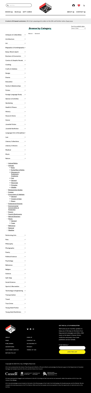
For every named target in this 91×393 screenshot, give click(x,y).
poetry (7, 252)
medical (8, 150)
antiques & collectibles (13, 35)
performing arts (10, 235)
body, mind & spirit (11, 52)
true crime (9, 303)
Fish (12, 178)
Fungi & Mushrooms (15, 214)
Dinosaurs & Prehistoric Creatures (15, 174)
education (8, 82)
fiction (7, 90)
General (14, 180)
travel (7, 299)
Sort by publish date (78, 26)
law (6, 137)
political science (11, 256)
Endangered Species (15, 204)
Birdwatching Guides (15, 190)
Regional (11, 228)
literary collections (12, 141)
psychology (9, 261)
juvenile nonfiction (12, 128)
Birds (13, 168)
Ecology (11, 192)
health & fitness (11, 107)
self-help (8, 278)
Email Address (64, 345)
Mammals (14, 183)
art (6, 43)
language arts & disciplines (15, 133)
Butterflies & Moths (17, 170)
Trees (13, 223)
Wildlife (13, 187)
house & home (10, 116)
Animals (11, 165)
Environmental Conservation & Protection (13, 208)
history (7, 111)
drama (7, 77)
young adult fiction (12, 308)
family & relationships (13, 86)
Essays (10, 212)
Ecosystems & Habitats (16, 194)
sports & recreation (12, 286)
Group (14, 380)
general (37, 33)
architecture (9, 39)
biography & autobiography (14, 48)
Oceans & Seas (16, 199)
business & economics (13, 56)
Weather (11, 230)
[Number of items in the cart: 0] (84, 5)
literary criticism (11, 146)
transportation (10, 295)
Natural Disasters (14, 216)
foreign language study (13, 94)
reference (8, 265)
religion (8, 269)
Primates (14, 185)
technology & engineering (14, 291)
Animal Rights (13, 163)
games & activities (12, 99)
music (7, 154)
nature (7, 158)
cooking (8, 65)
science (8, 274)
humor (7, 120)
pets (7, 239)
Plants (10, 219)
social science (10, 282)
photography (9, 248)
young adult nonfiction (13, 312)
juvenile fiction (10, 124)
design (7, 73)
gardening (9, 103)
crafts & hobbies (11, 69)
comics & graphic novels (14, 60)
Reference (11, 226)
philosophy (9, 244)
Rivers (13, 201)
